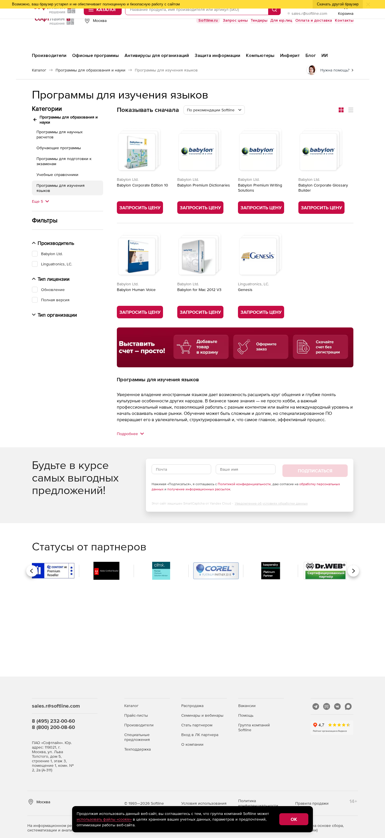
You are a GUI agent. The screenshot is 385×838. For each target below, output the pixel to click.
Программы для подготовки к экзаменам (63, 161)
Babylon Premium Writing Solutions (260, 187)
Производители (139, 725)
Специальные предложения (137, 737)
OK (294, 819)
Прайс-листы (136, 715)
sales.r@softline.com (309, 13)
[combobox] (214, 109)
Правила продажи (312, 803)
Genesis (245, 289)
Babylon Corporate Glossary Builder (323, 187)
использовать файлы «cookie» (104, 819)
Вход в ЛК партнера (199, 734)
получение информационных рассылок (198, 489)
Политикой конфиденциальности (244, 484)
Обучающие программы (58, 148)
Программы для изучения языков (60, 188)
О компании (192, 744)
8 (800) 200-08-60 (53, 727)
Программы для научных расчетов (59, 134)
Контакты (344, 20)
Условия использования (204, 803)
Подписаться (315, 470)
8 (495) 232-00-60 (53, 721)
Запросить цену (139, 207)
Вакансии (247, 705)
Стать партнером (196, 725)
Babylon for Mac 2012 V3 (199, 289)
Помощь (245, 715)
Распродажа (192, 705)
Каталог (131, 705)
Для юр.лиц (281, 20)
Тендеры (258, 20)
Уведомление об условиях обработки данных (271, 503)
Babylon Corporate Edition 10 (142, 185)
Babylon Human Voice (136, 289)
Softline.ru (208, 20)
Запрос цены (235, 20)
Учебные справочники (57, 174)
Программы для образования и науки (69, 119)
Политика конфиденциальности (258, 803)
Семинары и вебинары (202, 715)
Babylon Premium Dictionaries (203, 185)
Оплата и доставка (313, 20)
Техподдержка (137, 749)
